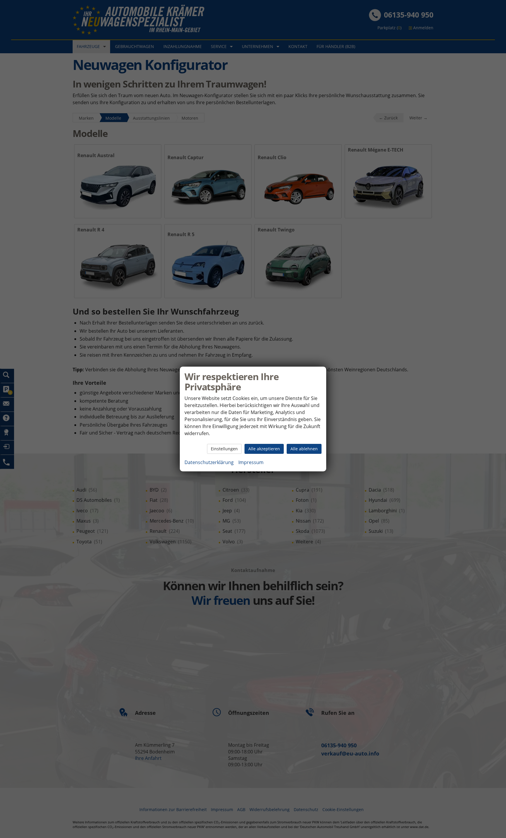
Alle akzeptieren (264, 448)
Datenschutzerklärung (209, 462)
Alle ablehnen (304, 448)
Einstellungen (224, 448)
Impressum (251, 462)
